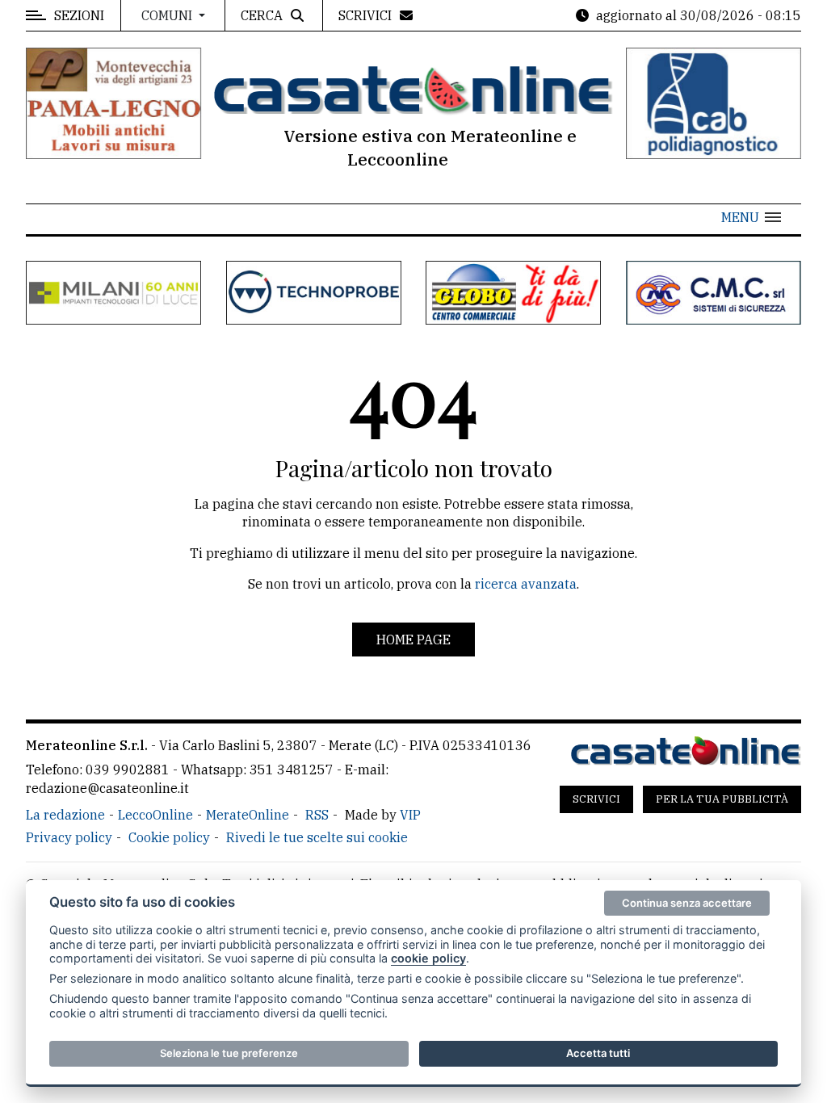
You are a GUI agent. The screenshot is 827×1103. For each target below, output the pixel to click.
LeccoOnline (155, 815)
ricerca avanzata (526, 584)
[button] (751, 217)
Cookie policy (169, 837)
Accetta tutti (598, 1052)
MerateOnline (247, 815)
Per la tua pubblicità (722, 799)
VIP (410, 815)
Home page (413, 639)
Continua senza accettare (687, 902)
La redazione (65, 815)
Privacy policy (69, 837)
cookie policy (428, 958)
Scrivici (596, 799)
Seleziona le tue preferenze (229, 1052)
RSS (317, 815)
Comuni (168, 15)
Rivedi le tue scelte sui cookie (317, 837)
